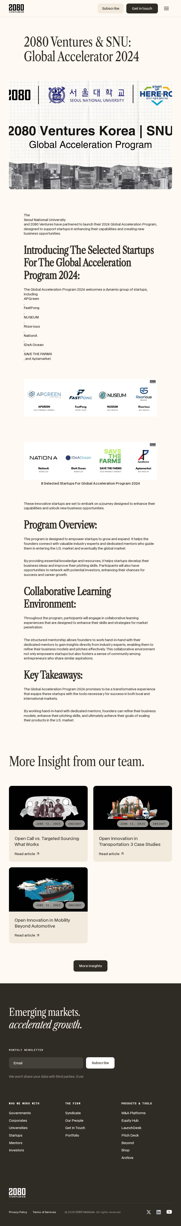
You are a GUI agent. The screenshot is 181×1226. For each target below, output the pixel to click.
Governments (20, 1113)
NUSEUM (31, 317)
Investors (16, 1150)
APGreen (31, 298)
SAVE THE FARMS (38, 354)
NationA (30, 335)
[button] (166, 8)
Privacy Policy (18, 1212)
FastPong (31, 307)
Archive (127, 1157)
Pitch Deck (130, 1135)
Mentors (15, 1143)
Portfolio (72, 1135)
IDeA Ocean (34, 344)
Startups (15, 1135)
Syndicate (73, 1113)
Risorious (32, 326)
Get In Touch (75, 1128)
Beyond (127, 1143)
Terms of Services (44, 1212)
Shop (125, 1150)
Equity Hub (130, 1120)
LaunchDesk (131, 1128)
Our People (74, 1120)
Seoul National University (45, 219)
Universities (18, 1128)
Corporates (18, 1120)
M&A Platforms (133, 1113)
